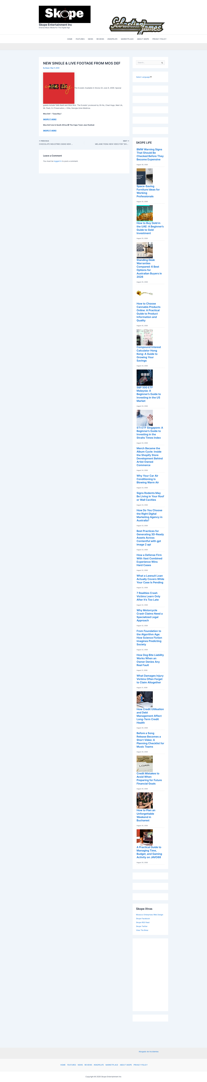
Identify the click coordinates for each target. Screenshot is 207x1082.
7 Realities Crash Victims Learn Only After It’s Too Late (148, 596)
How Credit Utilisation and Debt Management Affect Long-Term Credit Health (150, 715)
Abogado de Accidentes (148, 1051)
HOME (63, 1065)
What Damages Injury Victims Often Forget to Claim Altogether (150, 678)
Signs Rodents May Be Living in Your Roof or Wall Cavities (150, 496)
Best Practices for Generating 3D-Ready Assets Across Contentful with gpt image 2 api (150, 537)
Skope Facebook (143, 918)
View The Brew (142, 930)
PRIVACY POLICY (141, 1065)
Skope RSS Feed (142, 922)
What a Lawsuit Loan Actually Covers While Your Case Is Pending (150, 578)
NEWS (80, 1065)
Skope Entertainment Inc (55, 24)
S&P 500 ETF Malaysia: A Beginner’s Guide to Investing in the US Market (149, 393)
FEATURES (71, 1065)
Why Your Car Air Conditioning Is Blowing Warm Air (148, 478)
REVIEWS (88, 1065)
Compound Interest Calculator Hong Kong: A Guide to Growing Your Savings (149, 353)
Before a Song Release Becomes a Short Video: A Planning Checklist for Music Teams (150, 739)
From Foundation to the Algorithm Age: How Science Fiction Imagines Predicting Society (149, 637)
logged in (58, 160)
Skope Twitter (141, 926)
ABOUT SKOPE (126, 1065)
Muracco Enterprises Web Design (149, 914)
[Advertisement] (152, 973)
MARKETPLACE (112, 1065)
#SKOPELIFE (99, 1065)
